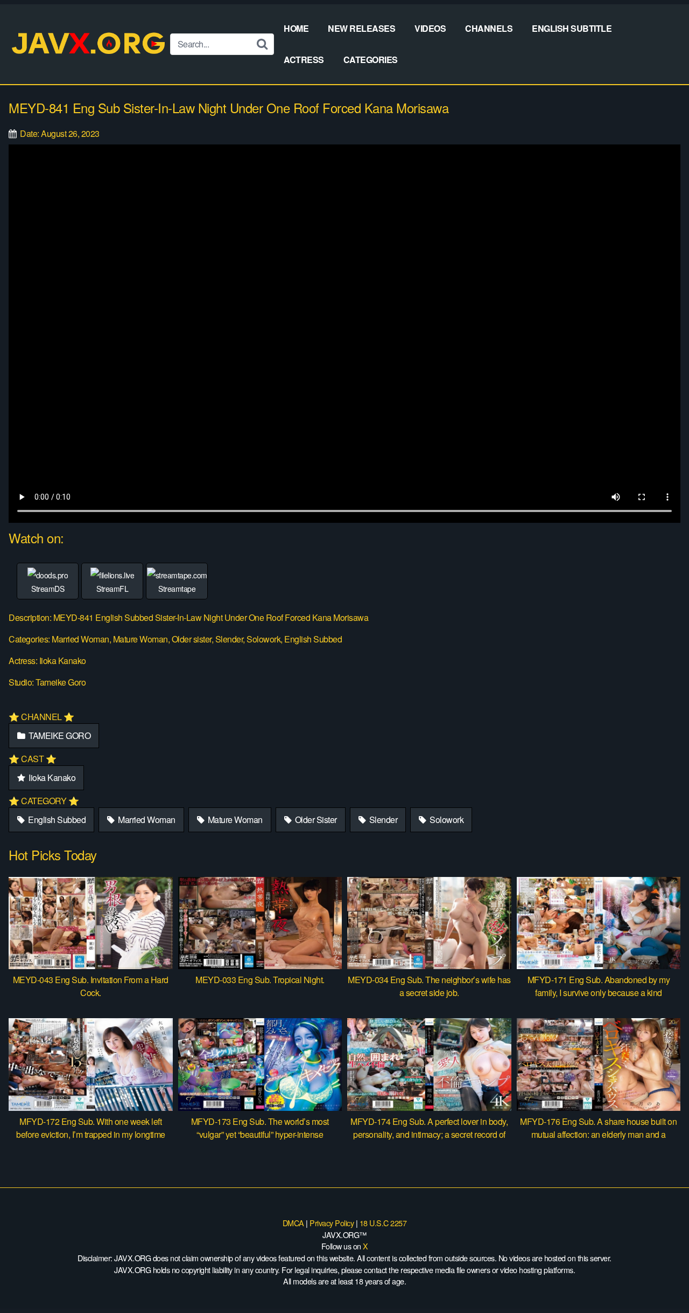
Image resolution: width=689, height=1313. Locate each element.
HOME (296, 28)
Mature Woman (234, 819)
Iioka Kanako (51, 777)
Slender (382, 819)
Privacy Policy (332, 1222)
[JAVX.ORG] (89, 44)
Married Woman (145, 819)
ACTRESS (304, 59)
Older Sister (315, 819)
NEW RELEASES (361, 28)
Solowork (446, 819)
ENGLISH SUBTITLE (571, 28)
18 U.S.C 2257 (383, 1222)
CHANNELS (488, 28)
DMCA (293, 1222)
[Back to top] (659, 1278)
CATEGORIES (370, 59)
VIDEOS (430, 28)
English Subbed (56, 819)
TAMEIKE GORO (59, 735)
